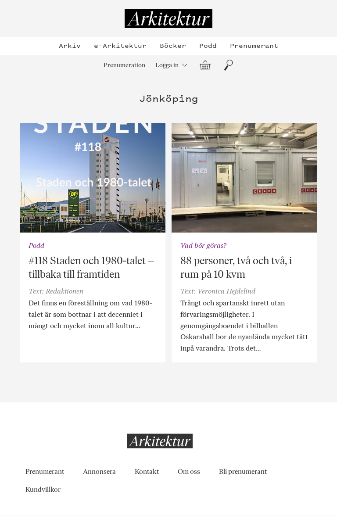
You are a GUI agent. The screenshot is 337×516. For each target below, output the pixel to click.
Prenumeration (124, 65)
